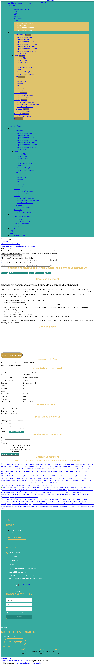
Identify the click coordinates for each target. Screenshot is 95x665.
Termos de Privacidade (8, 255)
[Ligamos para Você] (8, 239)
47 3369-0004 (14, 561)
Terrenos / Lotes (23, 97)
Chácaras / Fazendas (25, 95)
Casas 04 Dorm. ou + (25, 65)
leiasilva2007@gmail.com (18, 572)
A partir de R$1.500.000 (25, 107)
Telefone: (4, 443)
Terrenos (17, 93)
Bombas (20, 84)
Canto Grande (22, 88)
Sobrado (20, 70)
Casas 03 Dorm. (23, 63)
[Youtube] (17, 543)
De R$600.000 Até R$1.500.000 (28, 104)
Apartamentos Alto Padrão (27, 46)
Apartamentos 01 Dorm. (25, 37)
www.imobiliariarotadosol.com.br (29, 663)
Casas (16, 56)
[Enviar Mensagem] (51, 265)
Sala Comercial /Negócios (26, 74)
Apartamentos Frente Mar (26, 51)
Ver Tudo (28, 35)
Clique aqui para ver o (12, 585)
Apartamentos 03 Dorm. (26, 42)
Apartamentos (19, 35)
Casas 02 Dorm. (23, 60)
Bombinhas (21, 81)
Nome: (3, 438)
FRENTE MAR (18, 114)
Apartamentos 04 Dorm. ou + (28, 44)
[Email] (17, 545)
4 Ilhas (19, 79)
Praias (16, 77)
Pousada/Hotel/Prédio (25, 72)
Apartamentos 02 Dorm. (26, 39)
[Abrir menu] (7, 122)
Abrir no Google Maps (16, 432)
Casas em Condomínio (25, 67)
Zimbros (20, 90)
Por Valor (17, 100)
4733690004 (13, 557)
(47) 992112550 (14, 564)
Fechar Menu (18, 118)
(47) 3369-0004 (14, 553)
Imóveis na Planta (23, 111)
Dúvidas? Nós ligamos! (11, 355)
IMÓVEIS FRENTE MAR (24, 116)
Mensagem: (5, 452)
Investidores (18, 109)
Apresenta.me (6, 658)
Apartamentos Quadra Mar (27, 49)
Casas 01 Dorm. (22, 58)
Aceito (20, 255)
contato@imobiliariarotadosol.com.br (22, 568)
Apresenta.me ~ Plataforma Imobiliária (14, 661)
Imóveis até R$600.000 (25, 102)
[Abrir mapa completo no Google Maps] (19, 585)
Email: (3, 440)
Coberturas (21, 53)
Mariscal (20, 86)
